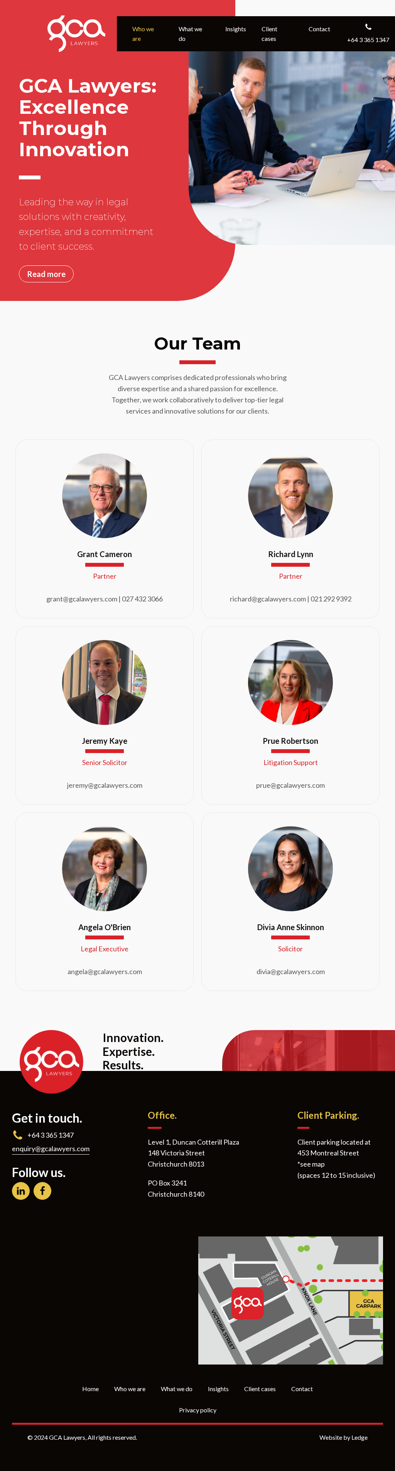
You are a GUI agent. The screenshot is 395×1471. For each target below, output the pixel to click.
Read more (46, 274)
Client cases (269, 33)
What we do (190, 33)
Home (90, 1388)
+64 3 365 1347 (50, 1135)
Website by (343, 1437)
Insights (235, 28)
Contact (319, 28)
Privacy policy (197, 1410)
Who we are (143, 33)
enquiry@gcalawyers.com (50, 1148)
